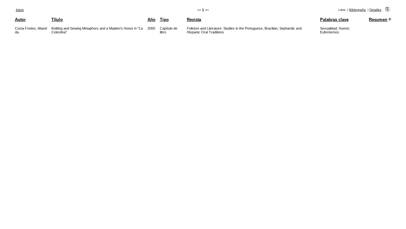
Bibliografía (357, 9)
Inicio (20, 10)
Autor (20, 19)
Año (151, 19)
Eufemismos (329, 32)
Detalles (375, 9)
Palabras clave (334, 19)
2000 (151, 28)
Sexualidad (328, 28)
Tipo (164, 19)
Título (57, 19)
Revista (194, 19)
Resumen (378, 19)
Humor (344, 28)
